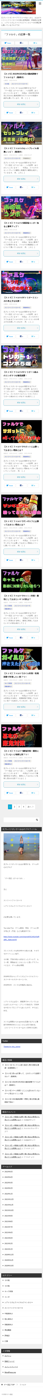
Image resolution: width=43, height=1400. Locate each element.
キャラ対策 (8, 606)
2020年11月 (9, 1260)
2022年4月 (9, 1177)
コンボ (7, 1297)
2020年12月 (9, 1255)
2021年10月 (9, 1210)
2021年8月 (9, 1221)
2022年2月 (9, 1188)
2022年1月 (9, 1194)
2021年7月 (9, 1227)
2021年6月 (9, 1232)
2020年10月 (9, 1266)
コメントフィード (11, 1367)
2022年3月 (9, 1183)
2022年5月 (9, 1172)
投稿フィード (10, 1361)
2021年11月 (9, 1205)
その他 (7, 84)
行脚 (6, 1341)
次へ (29, 807)
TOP (9, 1385)
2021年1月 (9, 1249)
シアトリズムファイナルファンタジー (19, 1302)
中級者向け (26, 158)
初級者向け (26, 233)
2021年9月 (9, 1216)
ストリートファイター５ (19, 84)
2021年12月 (9, 1199)
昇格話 (7, 1336)
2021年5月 (9, 1238)
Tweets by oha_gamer (12, 1047)
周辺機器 (8, 1330)
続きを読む (21, 104)
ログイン (8, 1356)
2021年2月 (9, 1243)
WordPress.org (10, 1372)
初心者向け (9, 1319)
